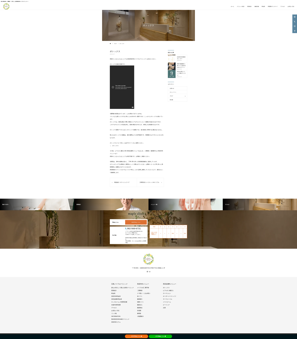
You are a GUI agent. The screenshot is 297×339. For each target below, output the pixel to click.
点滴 (164, 307)
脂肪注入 (139, 305)
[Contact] (149, 271)
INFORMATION (115, 316)
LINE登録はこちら (159, 336)
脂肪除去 (139, 307)
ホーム (232, 6)
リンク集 (114, 313)
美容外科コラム (116, 322)
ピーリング (166, 305)
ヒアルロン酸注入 (168, 290)
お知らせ (172, 88)
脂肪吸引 (139, 299)
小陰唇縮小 (140, 316)
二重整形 (139, 290)
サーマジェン (167, 293)
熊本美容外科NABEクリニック (120, 319)
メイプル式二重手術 (143, 287)
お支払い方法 (291, 6)
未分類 (171, 99)
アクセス (282, 6)
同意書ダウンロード (273, 6)
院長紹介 (249, 6)
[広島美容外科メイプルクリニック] (6, 6)
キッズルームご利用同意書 (119, 302)
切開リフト (140, 302)
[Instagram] (147, 271)
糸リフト (139, 296)
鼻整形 (139, 313)
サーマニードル (167, 299)
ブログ (171, 96)
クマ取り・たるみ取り (143, 293)
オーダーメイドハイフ (169, 296)
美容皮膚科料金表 (116, 299)
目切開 (139, 310)
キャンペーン (173, 92)
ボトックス (115, 145)
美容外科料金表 (116, 296)
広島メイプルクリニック (119, 284)
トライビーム (167, 302)
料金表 (263, 6)
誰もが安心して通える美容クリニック (122, 287)
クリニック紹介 (240, 6)
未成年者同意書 (116, 305)
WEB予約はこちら (135, 222)
